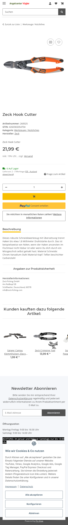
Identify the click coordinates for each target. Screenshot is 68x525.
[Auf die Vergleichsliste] (50, 42)
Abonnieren (53, 412)
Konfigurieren (34, 504)
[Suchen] (61, 11)
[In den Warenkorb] (5, 34)
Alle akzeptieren (34, 494)
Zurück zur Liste (12, 24)
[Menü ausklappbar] (4, 2)
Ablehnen (34, 513)
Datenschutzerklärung (20, 398)
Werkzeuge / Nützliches (26, 130)
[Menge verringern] (6, 187)
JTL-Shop (39, 521)
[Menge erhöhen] (61, 187)
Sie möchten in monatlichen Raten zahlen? (34, 216)
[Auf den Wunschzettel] (58, 42)
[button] (50, 3)
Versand (28, 156)
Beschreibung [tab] (12, 229)
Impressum (11, 486)
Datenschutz (26, 486)
